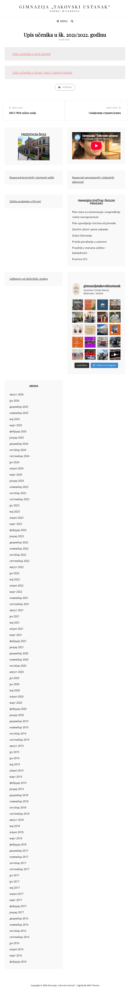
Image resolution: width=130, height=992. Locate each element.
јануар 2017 (17, 912)
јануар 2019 (17, 789)
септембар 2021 (19, 604)
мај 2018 (15, 826)
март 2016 (16, 955)
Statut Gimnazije (82, 235)
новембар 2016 (19, 924)
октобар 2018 (18, 807)
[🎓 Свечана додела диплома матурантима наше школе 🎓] (115, 304)
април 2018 (16, 832)
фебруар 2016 (18, 961)
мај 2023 (15, 511)
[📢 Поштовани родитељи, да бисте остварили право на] (90, 304)
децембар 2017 (19, 850)
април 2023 (16, 517)
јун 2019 (14, 758)
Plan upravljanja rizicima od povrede (94, 223)
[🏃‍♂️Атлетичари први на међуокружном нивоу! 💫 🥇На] (115, 342)
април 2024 (16, 468)
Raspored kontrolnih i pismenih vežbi (32, 177)
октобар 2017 (18, 863)
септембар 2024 (19, 456)
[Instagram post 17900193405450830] (90, 329)
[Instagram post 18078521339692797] (77, 304)
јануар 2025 (17, 437)
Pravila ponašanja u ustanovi (89, 241)
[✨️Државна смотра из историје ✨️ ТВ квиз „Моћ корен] (90, 317)
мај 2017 (15, 887)
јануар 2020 (17, 715)
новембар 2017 (19, 857)
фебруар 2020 (18, 709)
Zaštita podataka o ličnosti (25, 201)
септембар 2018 (19, 813)
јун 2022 (14, 573)
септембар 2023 (19, 499)
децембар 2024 (19, 443)
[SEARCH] (72, 21)
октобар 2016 (18, 931)
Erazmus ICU (79, 259)
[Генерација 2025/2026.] (77, 329)
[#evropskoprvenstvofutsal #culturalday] (115, 354)
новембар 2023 (19, 487)
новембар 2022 (19, 548)
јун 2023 (14, 505)
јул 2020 (14, 678)
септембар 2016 (19, 937)
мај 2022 (15, 579)
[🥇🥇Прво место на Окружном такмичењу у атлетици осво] (102, 354)
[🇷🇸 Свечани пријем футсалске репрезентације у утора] (77, 354)
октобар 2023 (18, 493)
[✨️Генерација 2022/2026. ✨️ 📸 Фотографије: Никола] (102, 317)
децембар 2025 (19, 406)
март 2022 (16, 591)
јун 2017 (14, 881)
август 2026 (17, 394)
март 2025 (16, 425)
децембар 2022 (19, 542)
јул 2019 (14, 752)
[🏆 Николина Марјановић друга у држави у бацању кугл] (115, 329)
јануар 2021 (17, 647)
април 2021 (16, 628)
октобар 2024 (18, 450)
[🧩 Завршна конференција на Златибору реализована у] (90, 342)
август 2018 (17, 820)
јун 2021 (14, 616)
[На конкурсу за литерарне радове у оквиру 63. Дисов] (115, 317)
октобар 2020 (18, 665)
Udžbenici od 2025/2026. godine (29, 279)
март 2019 (16, 776)
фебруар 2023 (18, 530)
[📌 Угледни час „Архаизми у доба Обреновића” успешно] (77, 317)
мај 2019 (15, 764)
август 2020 (17, 672)
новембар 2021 (19, 598)
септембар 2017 (19, 869)
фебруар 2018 (18, 844)
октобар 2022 (18, 554)
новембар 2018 (19, 801)
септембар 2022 (19, 561)
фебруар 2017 (18, 906)
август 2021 (17, 610)
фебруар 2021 (18, 641)
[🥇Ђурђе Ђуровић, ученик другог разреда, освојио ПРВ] (102, 329)
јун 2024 (14, 462)
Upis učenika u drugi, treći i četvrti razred (42, 72)
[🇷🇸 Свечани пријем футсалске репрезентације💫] (102, 342)
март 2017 (16, 900)
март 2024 (16, 474)
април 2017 (16, 894)
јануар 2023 (17, 536)
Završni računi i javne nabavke (90, 229)
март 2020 (16, 702)
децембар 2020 (19, 653)
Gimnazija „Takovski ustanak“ (65, 6)
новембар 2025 (19, 413)
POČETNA (67, 87)
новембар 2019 (19, 727)
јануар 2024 (17, 480)
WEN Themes (93, 985)
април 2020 (16, 696)
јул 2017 (14, 875)
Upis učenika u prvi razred (31, 54)
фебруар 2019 (18, 783)
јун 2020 (14, 684)
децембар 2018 (19, 795)
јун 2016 (14, 943)
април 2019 (16, 770)
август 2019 (17, 746)
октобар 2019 (18, 733)
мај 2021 (15, 622)
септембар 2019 (19, 739)
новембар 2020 (19, 659)
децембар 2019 (19, 721)
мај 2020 (15, 690)
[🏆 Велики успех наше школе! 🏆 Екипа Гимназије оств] (90, 354)
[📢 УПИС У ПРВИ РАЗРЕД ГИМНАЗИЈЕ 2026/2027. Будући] (102, 304)
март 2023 (16, 524)
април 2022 (16, 585)
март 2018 (16, 838)
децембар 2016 (19, 918)
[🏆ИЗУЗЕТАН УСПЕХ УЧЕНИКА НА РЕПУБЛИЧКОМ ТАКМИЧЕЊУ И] (77, 342)
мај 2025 (15, 419)
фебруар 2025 (18, 431)
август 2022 (17, 567)
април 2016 (16, 949)
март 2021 (16, 635)
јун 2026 (14, 400)
